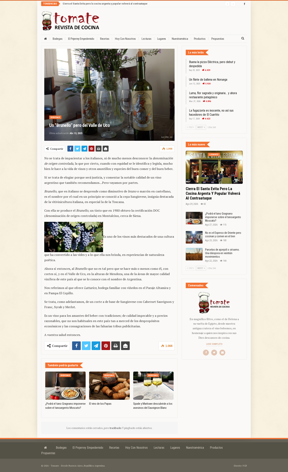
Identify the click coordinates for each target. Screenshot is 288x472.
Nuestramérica (180, 39)
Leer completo (214, 344)
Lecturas (146, 39)
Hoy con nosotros (125, 39)
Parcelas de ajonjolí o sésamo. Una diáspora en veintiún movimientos (222, 253)
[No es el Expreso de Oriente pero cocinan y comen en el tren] (194, 237)
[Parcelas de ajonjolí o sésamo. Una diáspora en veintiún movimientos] (194, 254)
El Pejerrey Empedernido (81, 39)
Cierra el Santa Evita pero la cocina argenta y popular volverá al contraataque (105, 3)
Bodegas (57, 39)
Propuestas (217, 39)
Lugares (161, 39)
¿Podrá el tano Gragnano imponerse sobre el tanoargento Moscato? (223, 217)
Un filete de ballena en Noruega (208, 79)
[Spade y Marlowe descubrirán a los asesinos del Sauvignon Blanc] (153, 386)
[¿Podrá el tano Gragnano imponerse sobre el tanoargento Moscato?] (65, 386)
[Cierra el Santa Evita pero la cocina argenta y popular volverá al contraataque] (214, 167)
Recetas (104, 39)
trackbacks (116, 428)
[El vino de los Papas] (109, 386)
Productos (200, 39)
